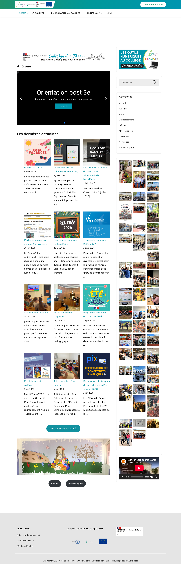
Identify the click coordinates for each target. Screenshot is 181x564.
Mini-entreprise (126, 131)
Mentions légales (76, 483)
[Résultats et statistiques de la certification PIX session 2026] (96, 366)
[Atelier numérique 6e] (37, 297)
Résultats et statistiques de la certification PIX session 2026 (96, 385)
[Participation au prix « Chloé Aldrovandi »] (37, 225)
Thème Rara (109, 560)
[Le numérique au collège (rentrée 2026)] (67, 152)
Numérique (93, 13)
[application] (139, 468)
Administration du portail (28, 535)
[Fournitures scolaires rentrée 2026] (67, 225)
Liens (109, 13)
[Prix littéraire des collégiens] (37, 366)
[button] (21, 98)
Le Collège (38, 13)
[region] (89, 541)
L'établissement (126, 119)
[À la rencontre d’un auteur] (67, 366)
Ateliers (122, 114)
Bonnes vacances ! (34, 167)
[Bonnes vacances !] (37, 152)
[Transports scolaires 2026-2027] (96, 225)
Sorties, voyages (127, 147)
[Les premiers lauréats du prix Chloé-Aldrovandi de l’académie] (96, 152)
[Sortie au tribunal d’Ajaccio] (67, 297)
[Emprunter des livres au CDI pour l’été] (96, 297)
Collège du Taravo (67, 560)
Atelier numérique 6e (36, 312)
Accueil (23, 13)
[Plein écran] (155, 476)
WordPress (133, 560)
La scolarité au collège (65, 13)
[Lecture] (122, 476)
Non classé (124, 136)
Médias (122, 125)
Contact (54, 483)
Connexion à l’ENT (25, 540)
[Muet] (151, 476)
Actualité (123, 108)
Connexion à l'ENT (153, 4)
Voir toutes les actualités (63, 428)
